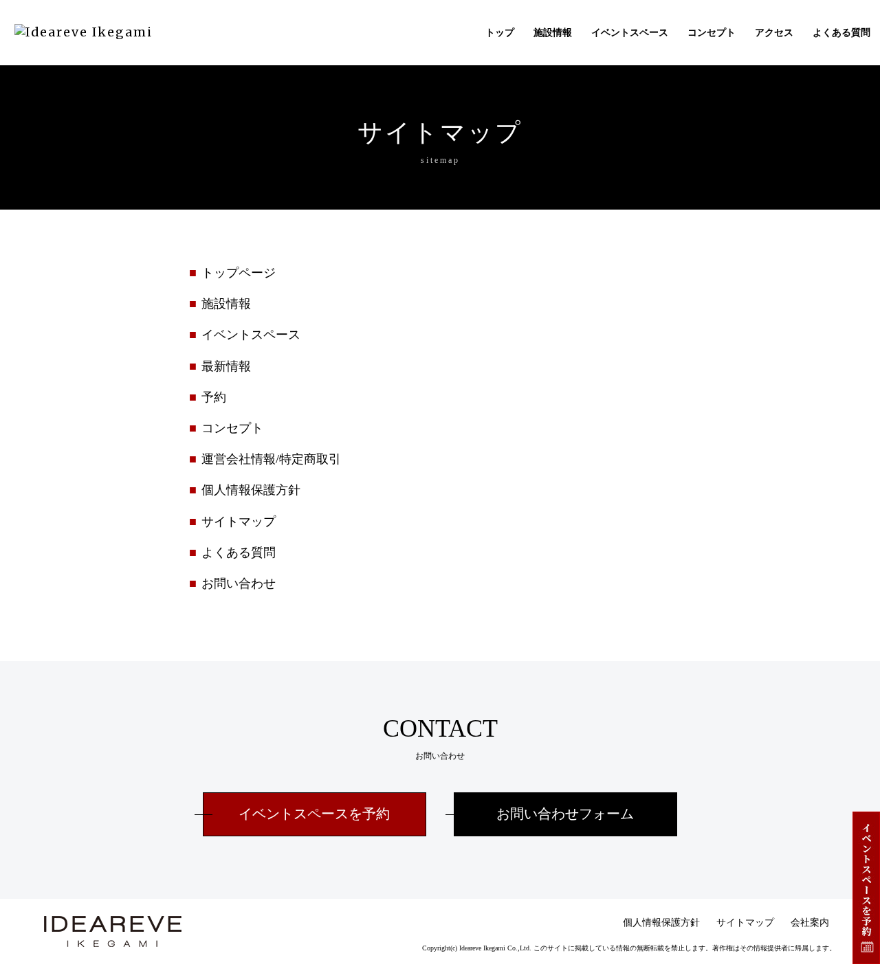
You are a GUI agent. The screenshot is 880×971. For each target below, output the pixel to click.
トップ (499, 32)
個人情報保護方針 (250, 490)
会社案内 (810, 922)
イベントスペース (629, 32)
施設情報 (553, 32)
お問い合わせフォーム (565, 814)
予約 (213, 397)
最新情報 (226, 366)
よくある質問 (841, 32)
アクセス (774, 32)
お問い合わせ (238, 583)
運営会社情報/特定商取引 (271, 459)
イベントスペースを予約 (314, 814)
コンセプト (712, 32)
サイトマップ (238, 521)
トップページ (238, 273)
